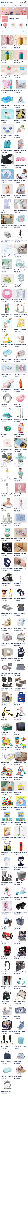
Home (5, 5)
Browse (9, 5)
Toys (13, 5)
